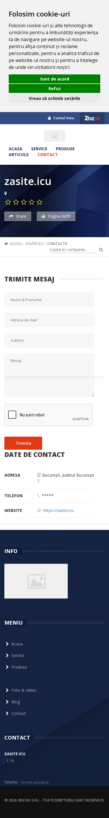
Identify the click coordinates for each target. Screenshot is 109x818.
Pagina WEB (59, 216)
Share (20, 216)
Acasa (15, 148)
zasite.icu (34, 243)
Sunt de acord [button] (54, 79)
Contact (47, 154)
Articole (19, 154)
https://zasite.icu (58, 510)
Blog (15, 701)
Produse (65, 148)
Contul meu (63, 117)
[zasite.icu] (54, 136)
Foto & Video (23, 690)
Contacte (57, 243)
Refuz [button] (55, 88)
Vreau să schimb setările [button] (54, 98)
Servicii (39, 148)
